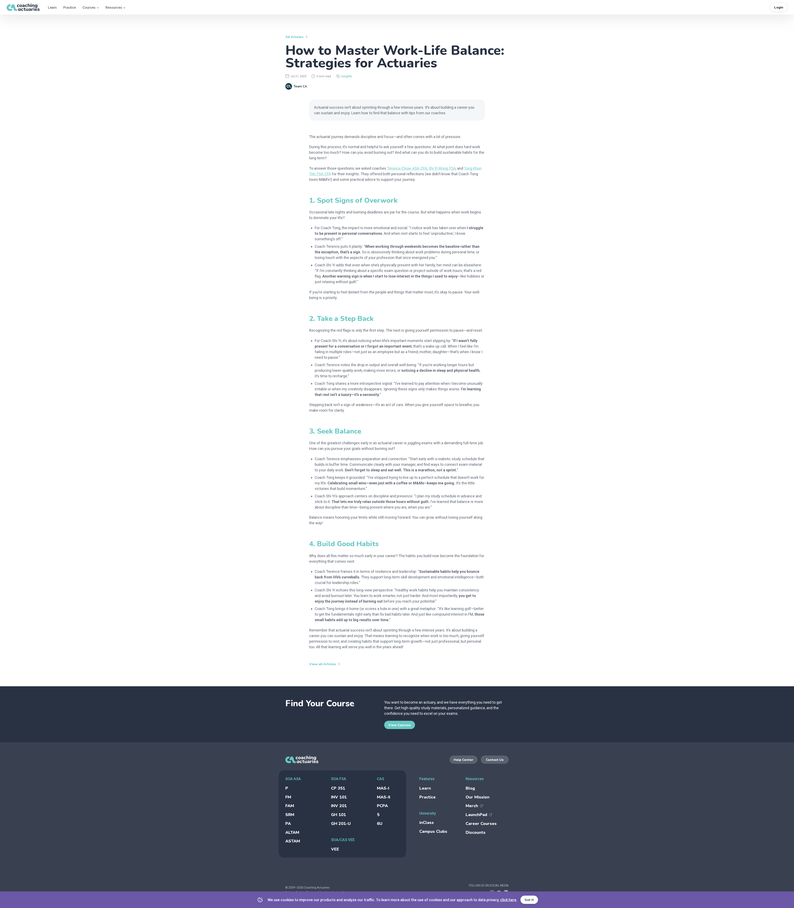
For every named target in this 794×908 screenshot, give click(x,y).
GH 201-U (341, 823)
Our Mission (477, 797)
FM (288, 797)
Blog (470, 788)
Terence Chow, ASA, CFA (407, 168)
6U (379, 823)
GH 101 (338, 814)
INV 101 (339, 797)
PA (288, 823)
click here (508, 900)
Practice (427, 797)
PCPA (382, 806)
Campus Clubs (433, 831)
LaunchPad (476, 814)
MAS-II (383, 797)
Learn (425, 788)
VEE (335, 849)
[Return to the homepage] (23, 7)
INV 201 (339, 806)
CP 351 (338, 788)
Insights (346, 76)
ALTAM (292, 832)
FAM (289, 806)
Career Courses (481, 823)
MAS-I (383, 788)
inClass (426, 822)
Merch (472, 806)
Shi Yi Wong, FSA (442, 168)
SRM (289, 814)
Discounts (475, 832)
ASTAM (292, 841)
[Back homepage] (340, 759)
